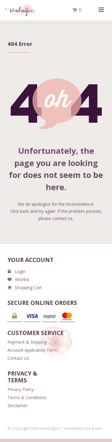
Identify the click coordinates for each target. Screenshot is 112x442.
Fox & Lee (93, 428)
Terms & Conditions (26, 397)
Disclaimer (17, 405)
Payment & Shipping (27, 342)
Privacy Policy (20, 389)
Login (20, 271)
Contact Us (18, 358)
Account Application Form (32, 350)
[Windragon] (20, 10)
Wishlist (22, 279)
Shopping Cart (28, 287)
